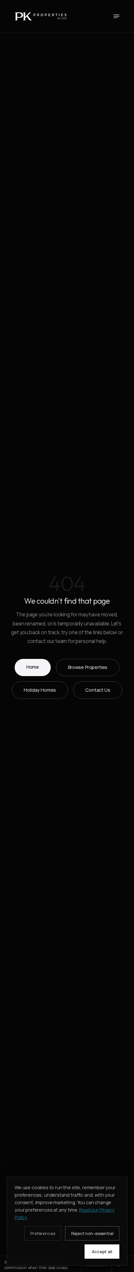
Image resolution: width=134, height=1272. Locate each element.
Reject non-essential (92, 1233)
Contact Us (97, 690)
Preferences (42, 1233)
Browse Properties (87, 667)
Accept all (102, 1251)
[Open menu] (116, 16)
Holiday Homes (40, 690)
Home (32, 667)
